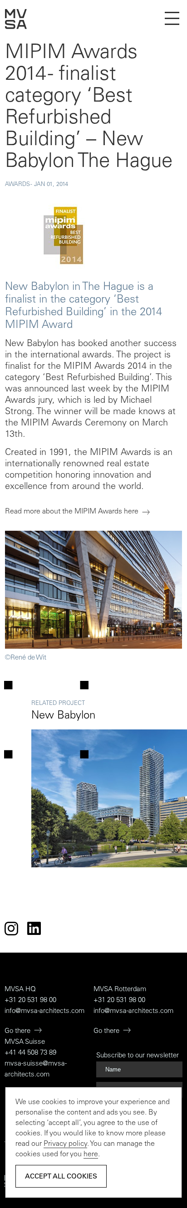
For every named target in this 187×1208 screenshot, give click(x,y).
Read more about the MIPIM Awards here (71, 511)
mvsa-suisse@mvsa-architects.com (36, 1069)
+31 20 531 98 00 (30, 1000)
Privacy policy (65, 1144)
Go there (17, 1031)
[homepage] (16, 27)
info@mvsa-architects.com (44, 1011)
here (91, 1154)
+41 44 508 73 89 (30, 1053)
